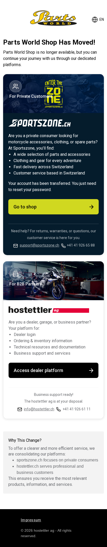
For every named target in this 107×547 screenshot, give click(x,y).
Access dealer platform (38, 370)
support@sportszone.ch (39, 245)
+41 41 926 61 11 (77, 409)
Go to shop (25, 206)
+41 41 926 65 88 (81, 245)
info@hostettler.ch (39, 409)
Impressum (31, 520)
